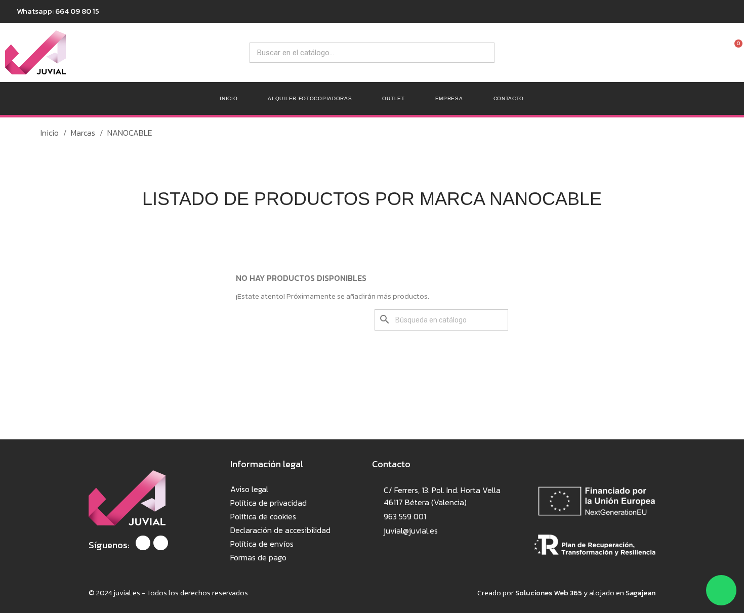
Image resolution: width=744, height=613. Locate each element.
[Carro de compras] (734, 99)
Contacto (508, 98)
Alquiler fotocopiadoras (310, 98)
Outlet (393, 98)
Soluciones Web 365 (548, 592)
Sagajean (640, 592)
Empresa (449, 98)
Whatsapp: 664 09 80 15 (58, 11)
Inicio (228, 98)
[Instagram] (160, 543)
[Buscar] (484, 52)
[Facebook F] (143, 543)
